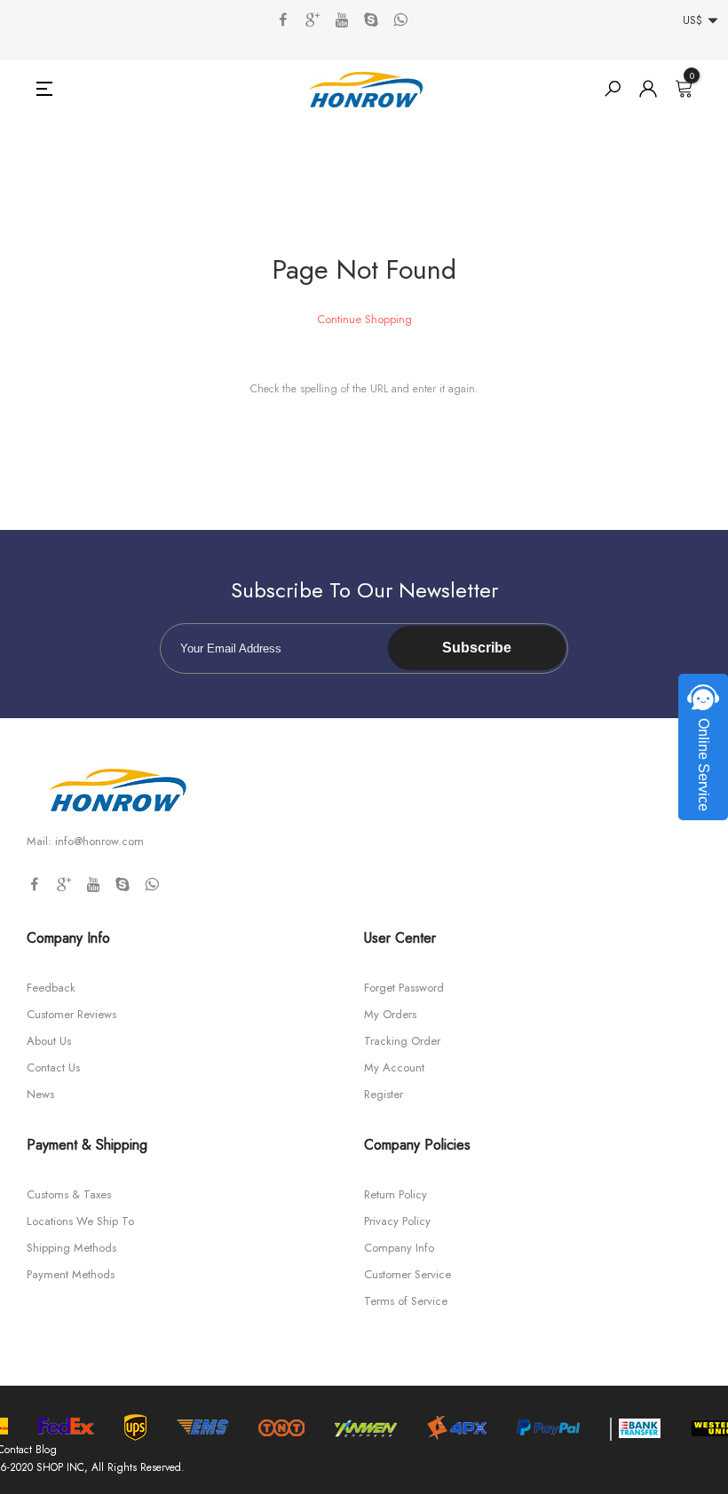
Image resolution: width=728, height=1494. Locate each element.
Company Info (399, 1247)
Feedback (51, 987)
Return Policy (395, 1194)
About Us (49, 1040)
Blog (46, 1450)
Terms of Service (405, 1300)
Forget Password (404, 987)
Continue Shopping (364, 319)
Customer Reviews (71, 1014)
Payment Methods (71, 1274)
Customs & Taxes (69, 1194)
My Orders (390, 1014)
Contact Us (53, 1067)
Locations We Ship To (80, 1221)
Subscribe (476, 647)
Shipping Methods (71, 1247)
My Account (394, 1067)
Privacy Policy (397, 1221)
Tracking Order (402, 1040)
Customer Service (407, 1274)
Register (383, 1094)
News (40, 1094)
